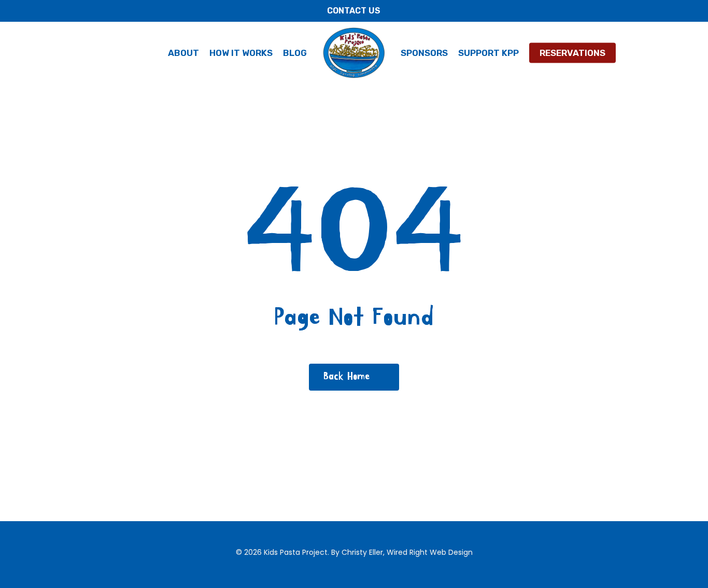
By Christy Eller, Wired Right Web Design (402, 552)
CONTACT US (353, 11)
